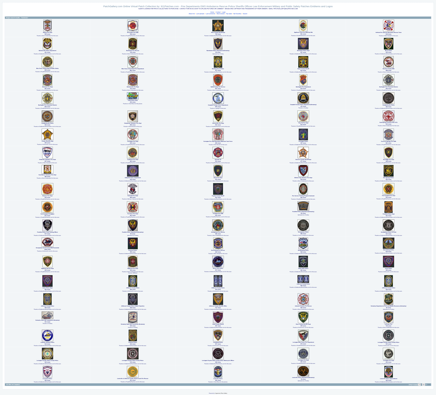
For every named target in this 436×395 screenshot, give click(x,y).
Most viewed (220, 14)
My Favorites (237, 14)
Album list (192, 14)
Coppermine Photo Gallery (221, 393)
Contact (218, 12)
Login (224, 12)
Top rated (229, 14)
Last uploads (200, 14)
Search (245, 14)
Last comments (210, 14)
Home (212, 12)
